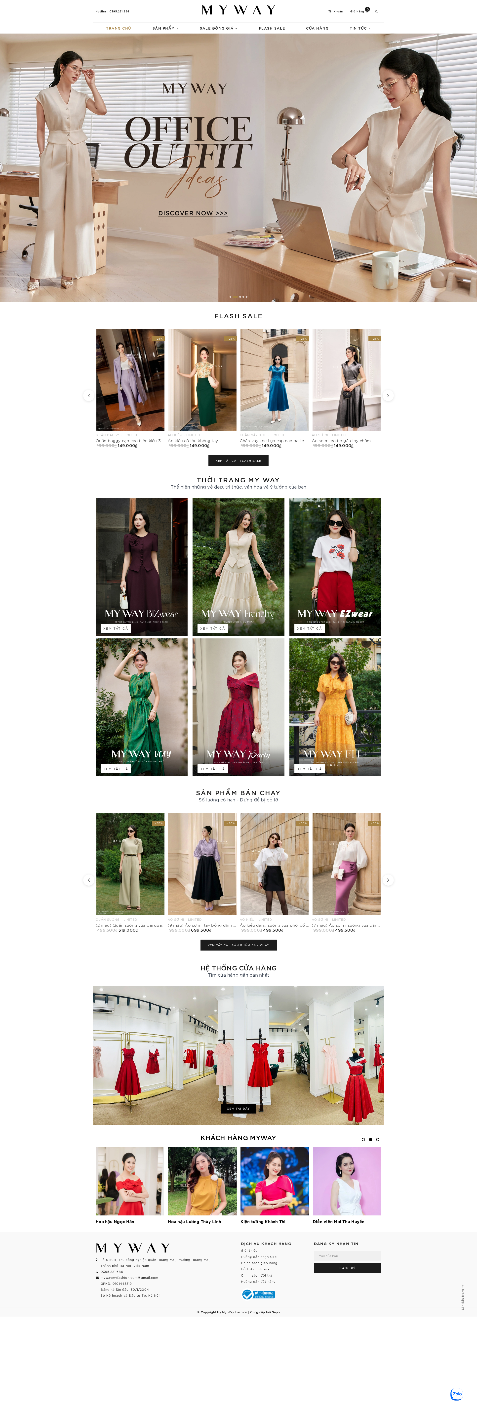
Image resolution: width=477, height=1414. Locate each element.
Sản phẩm (164, 28)
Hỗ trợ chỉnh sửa (255, 1269)
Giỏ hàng (359, 11)
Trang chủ (118, 28)
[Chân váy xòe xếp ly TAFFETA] (274, 388)
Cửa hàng (317, 28)
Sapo (276, 1312)
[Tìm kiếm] (376, 11)
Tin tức (359, 28)
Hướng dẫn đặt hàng (258, 1281)
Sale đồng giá (217, 28)
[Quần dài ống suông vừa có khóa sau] (346, 872)
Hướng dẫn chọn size (259, 1256)
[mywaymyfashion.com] (238, 168)
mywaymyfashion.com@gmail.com (129, 1277)
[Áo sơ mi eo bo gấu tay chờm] (202, 388)
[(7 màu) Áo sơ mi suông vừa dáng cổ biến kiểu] (202, 872)
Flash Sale (272, 28)
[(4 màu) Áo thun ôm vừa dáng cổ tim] (274, 872)
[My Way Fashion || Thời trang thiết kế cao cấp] (238, 9)
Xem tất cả (115, 628)
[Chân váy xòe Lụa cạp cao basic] (130, 388)
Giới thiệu (249, 1250)
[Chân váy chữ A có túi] (346, 388)
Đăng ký (347, 1268)
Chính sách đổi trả (256, 1275)
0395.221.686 (119, 11)
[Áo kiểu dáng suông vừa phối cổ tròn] (130, 872)
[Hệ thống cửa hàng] (238, 1055)
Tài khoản (335, 11)
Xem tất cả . (238, 460)
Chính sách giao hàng (259, 1263)
